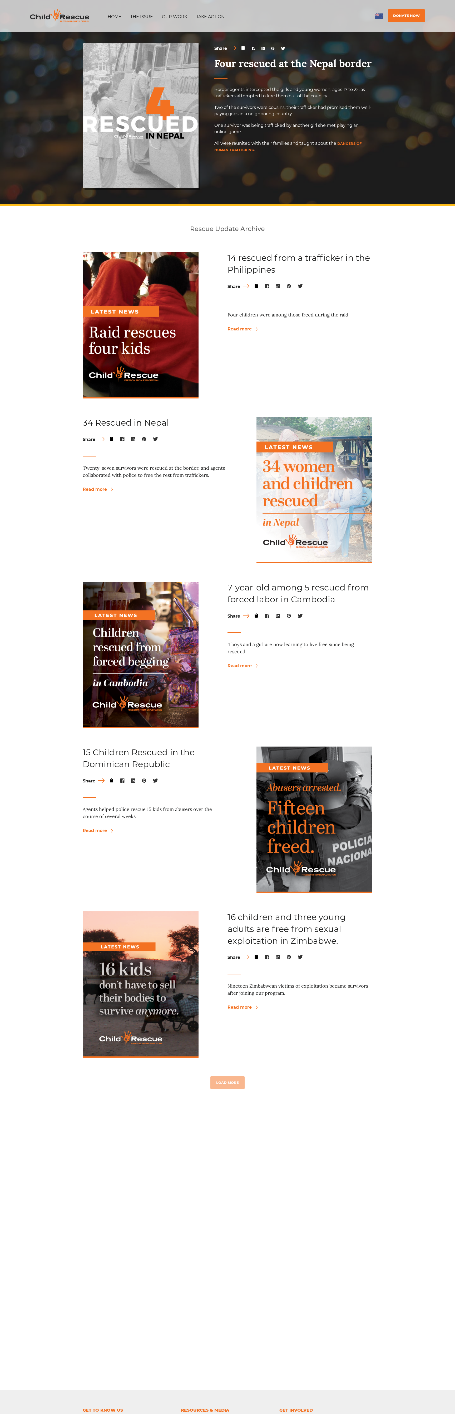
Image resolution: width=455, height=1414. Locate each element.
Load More (227, 1082)
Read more (240, 328)
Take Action (210, 16)
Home (114, 16)
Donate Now (406, 15)
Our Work (174, 16)
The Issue (141, 16)
